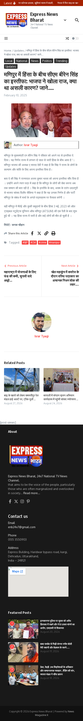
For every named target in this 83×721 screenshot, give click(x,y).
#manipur (54, 242)
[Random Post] (67, 38)
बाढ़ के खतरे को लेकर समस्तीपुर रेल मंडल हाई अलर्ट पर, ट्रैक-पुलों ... (21, 397)
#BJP (25, 242)
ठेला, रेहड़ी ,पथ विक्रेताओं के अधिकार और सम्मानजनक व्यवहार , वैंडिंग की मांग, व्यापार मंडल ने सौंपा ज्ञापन (57, 670)
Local (8, 61)
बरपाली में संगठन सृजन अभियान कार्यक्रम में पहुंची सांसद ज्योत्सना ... (61, 397)
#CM (33, 242)
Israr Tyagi (31, 145)
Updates (19, 50)
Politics (47, 61)
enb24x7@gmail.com (21, 527)
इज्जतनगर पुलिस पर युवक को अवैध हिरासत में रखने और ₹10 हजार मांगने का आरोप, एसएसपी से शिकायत (57, 624)
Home (7, 50)
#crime (42, 242)
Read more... (31, 493)
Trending (61, 61)
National (21, 61)
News (34, 61)
